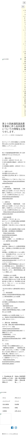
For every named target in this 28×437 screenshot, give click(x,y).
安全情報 (17, 404)
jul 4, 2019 (4, 135)
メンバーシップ (6, 401)
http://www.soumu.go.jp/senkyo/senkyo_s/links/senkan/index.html (12, 328)
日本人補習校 (6, 404)
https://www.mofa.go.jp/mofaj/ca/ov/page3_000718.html (9, 235)
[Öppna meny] (24, 3)
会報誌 (16, 407)
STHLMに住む (6, 407)
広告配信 (5, 411)
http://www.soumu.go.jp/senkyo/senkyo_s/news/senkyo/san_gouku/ (11, 361)
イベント (17, 401)
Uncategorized (19, 135)
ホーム (4, 397)
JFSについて (18, 397)
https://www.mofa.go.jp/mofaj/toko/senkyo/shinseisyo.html (12, 258)
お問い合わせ (18, 411)
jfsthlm (12, 135)
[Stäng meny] (23, 6)
